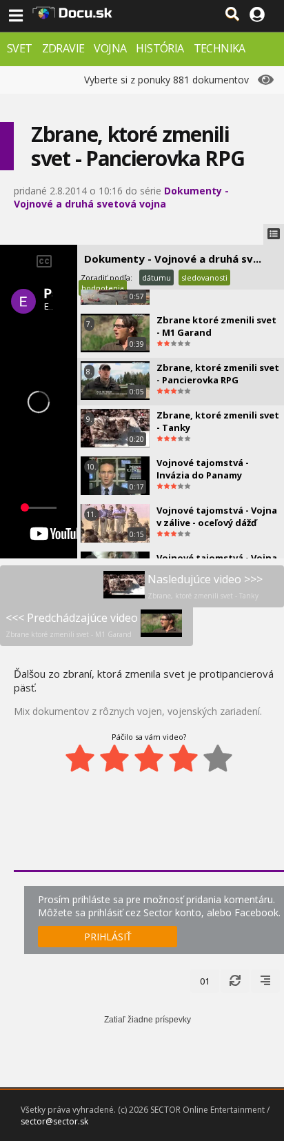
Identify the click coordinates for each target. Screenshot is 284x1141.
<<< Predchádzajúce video (72, 624)
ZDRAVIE (63, 48)
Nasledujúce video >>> (205, 586)
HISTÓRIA (159, 48)
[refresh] (235, 981)
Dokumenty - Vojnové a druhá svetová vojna (121, 197)
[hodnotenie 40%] (114, 758)
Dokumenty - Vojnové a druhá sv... (172, 258)
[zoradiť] (265, 981)
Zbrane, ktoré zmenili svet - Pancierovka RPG (217, 373)
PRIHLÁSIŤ (108, 936)
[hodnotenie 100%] (218, 758)
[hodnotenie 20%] (80, 758)
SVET (19, 48)
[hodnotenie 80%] (183, 758)
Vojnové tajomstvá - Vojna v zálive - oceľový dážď (216, 516)
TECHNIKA (219, 48)
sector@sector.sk (54, 1121)
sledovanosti (204, 277)
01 (205, 981)
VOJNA (110, 48)
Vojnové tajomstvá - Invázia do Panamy (202, 468)
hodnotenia (102, 288)
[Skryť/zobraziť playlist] (273, 234)
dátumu (156, 277)
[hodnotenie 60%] (149, 758)
